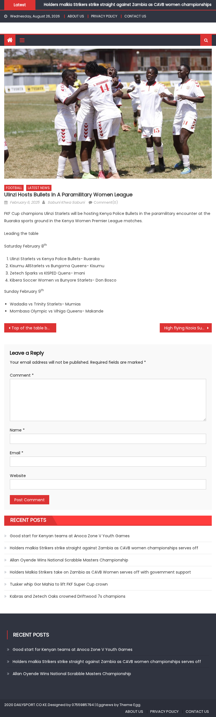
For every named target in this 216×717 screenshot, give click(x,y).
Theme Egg (130, 704)
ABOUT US (76, 16)
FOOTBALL (14, 187)
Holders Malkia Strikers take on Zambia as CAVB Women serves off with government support (100, 572)
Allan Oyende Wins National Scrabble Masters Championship (69, 560)
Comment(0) (106, 202)
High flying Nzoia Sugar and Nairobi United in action (188, 328)
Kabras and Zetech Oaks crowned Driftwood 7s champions (67, 596)
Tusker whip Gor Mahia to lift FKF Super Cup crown (59, 584)
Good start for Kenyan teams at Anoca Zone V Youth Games (70, 536)
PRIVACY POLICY (104, 16)
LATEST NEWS (39, 187)
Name (17, 430)
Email (16, 453)
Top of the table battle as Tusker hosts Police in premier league (34, 328)
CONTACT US (135, 16)
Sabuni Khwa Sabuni (66, 202)
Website (18, 475)
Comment (22, 375)
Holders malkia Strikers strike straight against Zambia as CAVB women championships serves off (104, 548)
